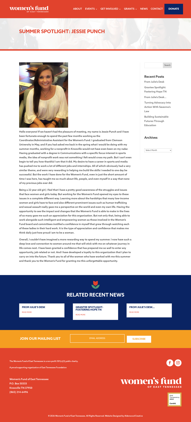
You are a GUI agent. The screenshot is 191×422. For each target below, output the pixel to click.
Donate (173, 9)
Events (90, 9)
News (144, 9)
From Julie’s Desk (154, 82)
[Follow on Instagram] (178, 362)
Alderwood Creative (133, 416)
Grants (129, 9)
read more (27, 312)
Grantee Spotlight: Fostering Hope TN (89, 308)
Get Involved (109, 9)
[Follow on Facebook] (169, 362)
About (77, 9)
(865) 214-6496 (19, 392)
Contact (157, 9)
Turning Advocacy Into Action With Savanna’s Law (157, 107)
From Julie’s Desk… (155, 97)
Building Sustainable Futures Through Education (156, 121)
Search (167, 65)
